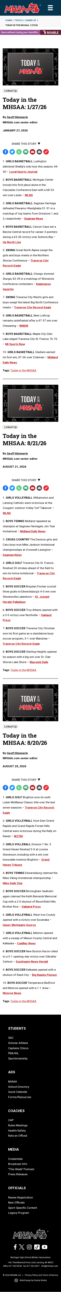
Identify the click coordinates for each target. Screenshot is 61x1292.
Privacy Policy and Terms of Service (41, 1275)
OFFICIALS (17, 1188)
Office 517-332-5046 (12, 1266)
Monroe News (12, 993)
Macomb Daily (39, 662)
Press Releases (18, 1174)
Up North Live (12, 242)
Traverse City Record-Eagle (32, 307)
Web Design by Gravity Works (33, 1280)
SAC (11, 1037)
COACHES (16, 1111)
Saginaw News (33, 218)
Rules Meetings (18, 1125)
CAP (11, 1120)
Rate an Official (17, 1135)
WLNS (29, 195)
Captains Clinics (18, 1048)
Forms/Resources (19, 1097)
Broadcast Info (17, 1164)
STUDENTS (17, 1028)
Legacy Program (18, 1212)
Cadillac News (26, 943)
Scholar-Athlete (18, 1043)
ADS (11, 1072)
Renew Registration (20, 1197)
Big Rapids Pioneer (44, 975)
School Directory (18, 1086)
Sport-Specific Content (22, 1207)
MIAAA (12, 1081)
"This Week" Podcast (21, 1169)
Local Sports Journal (23, 171)
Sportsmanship (17, 1058)
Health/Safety (17, 1130)
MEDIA (13, 1149)
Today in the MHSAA (23, 370)
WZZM (18, 836)
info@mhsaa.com (49, 1266)
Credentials (15, 1159)
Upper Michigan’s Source (19, 925)
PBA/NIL (13, 1053)
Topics (19, 20)
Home (8, 20)
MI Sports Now (15, 344)
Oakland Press (31, 906)
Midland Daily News (32, 531)
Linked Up (30, 20)
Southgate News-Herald (32, 961)
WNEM (23, 325)
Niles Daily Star (13, 883)
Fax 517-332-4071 (31, 1266)
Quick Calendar (17, 1091)
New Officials (16, 1202)
